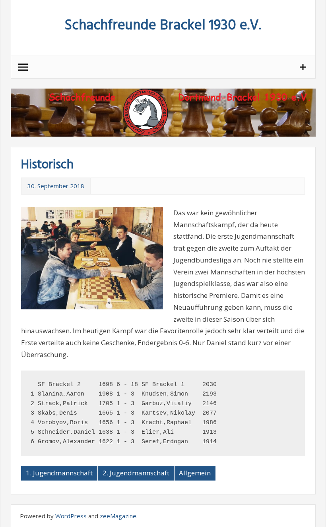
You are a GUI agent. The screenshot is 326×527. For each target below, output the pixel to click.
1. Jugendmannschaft (59, 472)
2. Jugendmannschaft (136, 472)
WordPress (71, 516)
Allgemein (195, 472)
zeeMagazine (118, 516)
